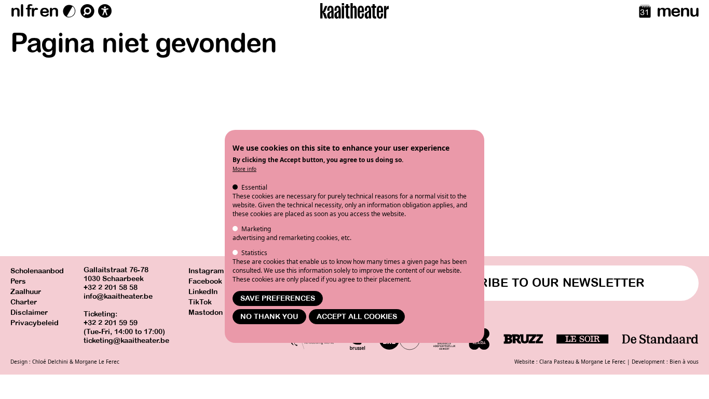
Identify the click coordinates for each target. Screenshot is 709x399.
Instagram (206, 271)
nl (16, 11)
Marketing (256, 228)
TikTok (200, 302)
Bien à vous (684, 361)
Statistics (254, 252)
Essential (254, 187)
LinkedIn (202, 291)
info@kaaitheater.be (118, 296)
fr (31, 11)
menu (678, 11)
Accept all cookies (357, 316)
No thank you (269, 316)
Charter (23, 302)
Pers (18, 281)
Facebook (205, 281)
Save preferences (277, 298)
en (48, 11)
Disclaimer (29, 312)
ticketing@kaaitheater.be (126, 340)
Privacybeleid (34, 322)
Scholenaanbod (37, 271)
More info (244, 168)
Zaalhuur (25, 291)
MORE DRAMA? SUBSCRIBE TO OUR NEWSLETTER (493, 282)
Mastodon (205, 312)
